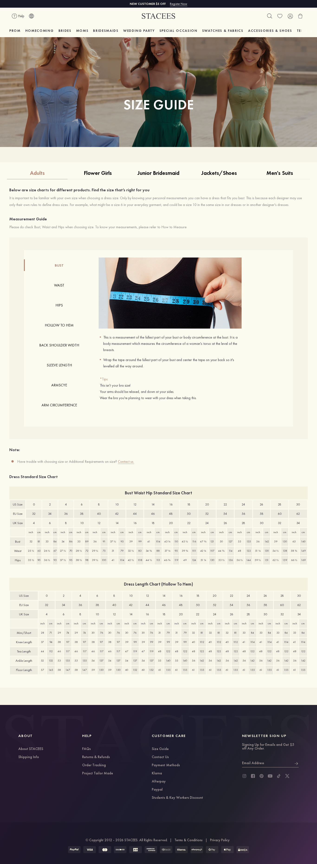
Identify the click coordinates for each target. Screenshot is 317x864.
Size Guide (160, 749)
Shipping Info (28, 757)
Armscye (59, 385)
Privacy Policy (220, 840)
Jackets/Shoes (219, 172)
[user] (290, 16)
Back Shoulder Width (59, 345)
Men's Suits (279, 172)
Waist (59, 285)
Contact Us (160, 757)
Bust (59, 265)
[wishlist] (280, 16)
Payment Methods (166, 765)
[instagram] (244, 776)
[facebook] (253, 776)
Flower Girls (98, 172)
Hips (59, 305)
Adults (37, 172)
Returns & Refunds (96, 757)
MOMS (82, 30)
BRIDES (64, 30)
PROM (15, 30)
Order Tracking (94, 765)
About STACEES (30, 749)
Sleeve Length (59, 365)
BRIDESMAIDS (105, 30)
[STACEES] (158, 16)
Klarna (157, 773)
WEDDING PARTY (139, 30)
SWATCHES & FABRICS (222, 30)
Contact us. (126, 461)
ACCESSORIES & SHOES (270, 30)
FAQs (86, 749)
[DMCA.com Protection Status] (242, 849)
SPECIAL (178, 30)
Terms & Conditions (189, 840)
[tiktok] (278, 776)
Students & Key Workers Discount (177, 798)
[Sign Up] (296, 763)
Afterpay (159, 781)
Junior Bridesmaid (158, 172)
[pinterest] (261, 776)
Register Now (178, 4)
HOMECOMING (39, 30)
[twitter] (287, 776)
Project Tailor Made (97, 773)
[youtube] (270, 776)
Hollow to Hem (59, 325)
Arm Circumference (59, 405)
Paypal (157, 790)
